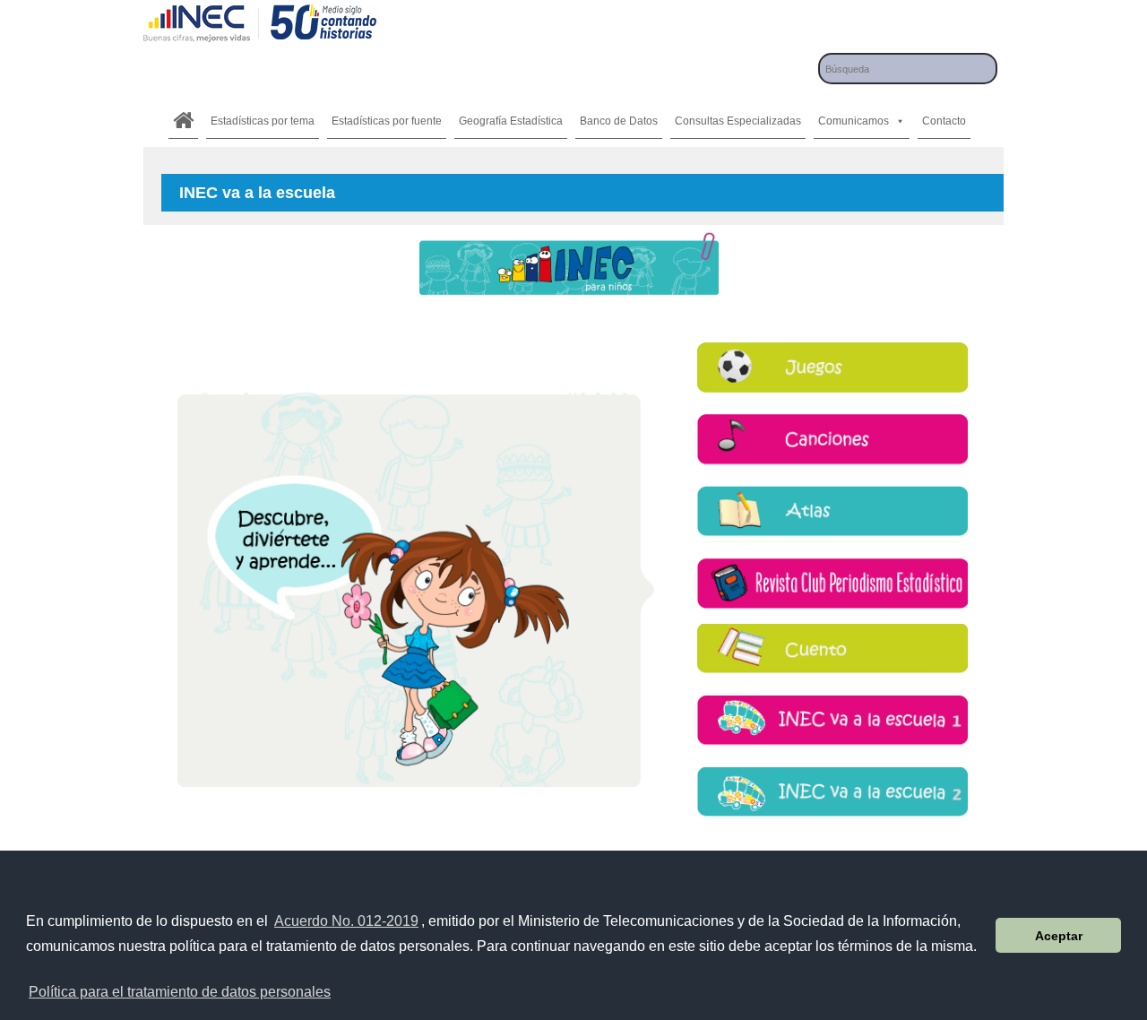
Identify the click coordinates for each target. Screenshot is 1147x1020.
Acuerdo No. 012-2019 (346, 921)
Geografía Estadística (511, 121)
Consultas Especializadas (738, 121)
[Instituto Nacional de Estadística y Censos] (259, 40)
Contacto (944, 121)
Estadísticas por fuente (387, 121)
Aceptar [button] (1058, 936)
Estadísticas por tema (263, 121)
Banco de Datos (619, 121)
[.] (183, 121)
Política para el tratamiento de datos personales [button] (180, 991)
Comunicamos (853, 121)
